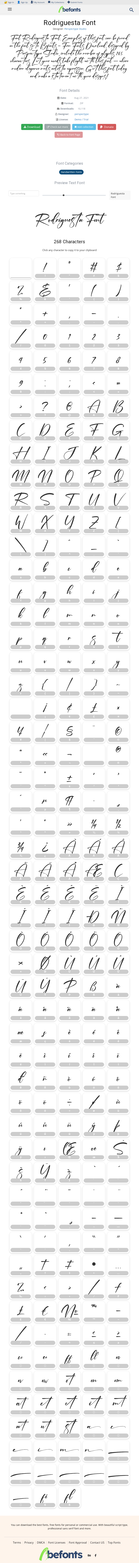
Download (33, 127)
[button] (131, 11)
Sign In (9, 2)
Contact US (97, 1542)
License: (63, 119)
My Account (39, 2)
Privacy (29, 1542)
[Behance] (89, 1555)
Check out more (59, 126)
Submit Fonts (76, 2)
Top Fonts (114, 1542)
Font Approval (78, 1542)
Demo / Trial (81, 119)
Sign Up (22, 2)
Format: (69, 103)
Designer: (63, 114)
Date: (63, 97)
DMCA (41, 1542)
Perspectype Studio (75, 28)
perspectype (82, 114)
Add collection (85, 126)
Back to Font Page (70, 134)
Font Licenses (56, 1542)
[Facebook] (95, 1555)
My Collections (57, 2)
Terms (17, 1542)
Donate (108, 127)
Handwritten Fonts (71, 172)
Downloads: (67, 108)
